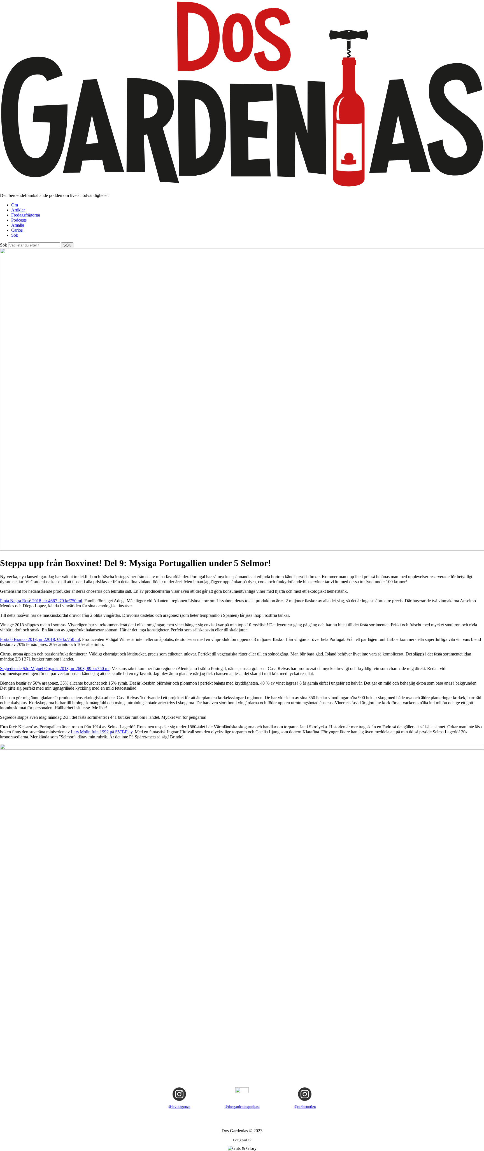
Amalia (17, 225)
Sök (14, 235)
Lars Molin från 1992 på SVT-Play (101, 731)
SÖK (67, 245)
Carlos (17, 230)
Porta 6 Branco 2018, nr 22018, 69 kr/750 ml (40, 639)
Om (14, 205)
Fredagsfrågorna (25, 215)
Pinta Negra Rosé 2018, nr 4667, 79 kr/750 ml (41, 600)
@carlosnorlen (305, 1107)
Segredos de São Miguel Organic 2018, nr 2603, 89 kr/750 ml (55, 668)
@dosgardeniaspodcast (242, 1107)
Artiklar (18, 210)
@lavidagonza (179, 1107)
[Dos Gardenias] (242, 185)
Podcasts (19, 220)
